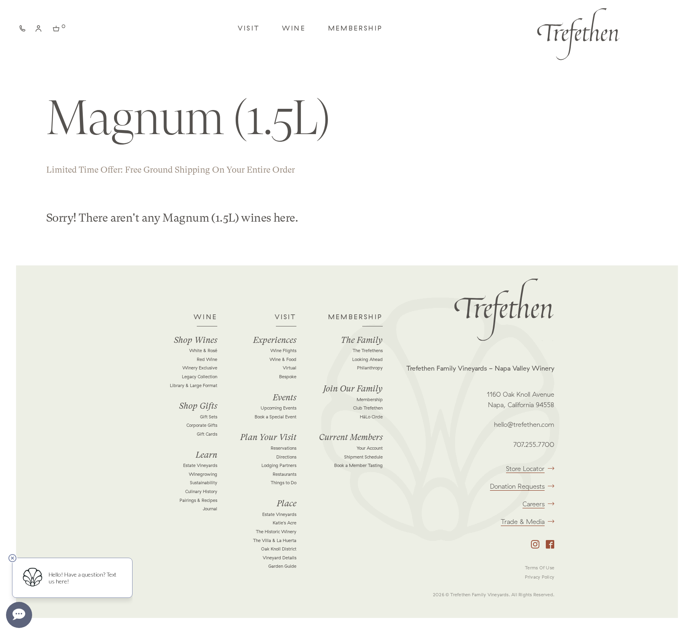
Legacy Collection (199, 376)
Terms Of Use (539, 568)
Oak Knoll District (278, 549)
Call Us (24, 30)
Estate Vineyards (200, 465)
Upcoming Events (278, 408)
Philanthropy (370, 368)
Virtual (289, 368)
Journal (210, 509)
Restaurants (284, 474)
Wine (294, 28)
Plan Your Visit (268, 437)
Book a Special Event (275, 417)
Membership (355, 28)
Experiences (274, 340)
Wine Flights (283, 350)
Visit (248, 28)
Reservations (283, 448)
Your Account (370, 448)
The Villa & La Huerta (274, 540)
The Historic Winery (276, 531)
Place (286, 503)
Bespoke (287, 376)
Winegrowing (203, 474)
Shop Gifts (198, 406)
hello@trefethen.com (524, 424)
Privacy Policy (539, 577)
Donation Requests (517, 486)
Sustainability (203, 482)
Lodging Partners (278, 465)
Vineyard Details (279, 558)
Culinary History (201, 491)
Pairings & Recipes (198, 500)
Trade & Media (523, 522)
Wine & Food (282, 359)
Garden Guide (282, 566)
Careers (534, 504)
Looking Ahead (367, 359)
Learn (206, 455)
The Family (362, 340)
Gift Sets (208, 417)
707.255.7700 (533, 444)
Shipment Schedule (363, 457)
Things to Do (283, 482)
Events (284, 397)
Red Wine (207, 359)
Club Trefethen (368, 408)
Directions (286, 457)
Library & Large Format (193, 385)
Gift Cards (207, 434)
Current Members (351, 437)
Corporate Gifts (201, 425)
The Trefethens (368, 350)
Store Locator (525, 469)
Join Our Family (353, 388)
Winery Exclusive (199, 368)
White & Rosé (203, 350)
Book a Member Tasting (358, 465)
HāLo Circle (371, 417)
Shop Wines (195, 340)
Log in (40, 30)
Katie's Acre (284, 523)
